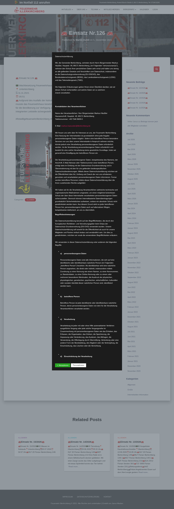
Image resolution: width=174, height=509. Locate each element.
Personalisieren (78, 365)
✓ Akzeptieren (62, 365)
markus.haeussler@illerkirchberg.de (75, 126)
